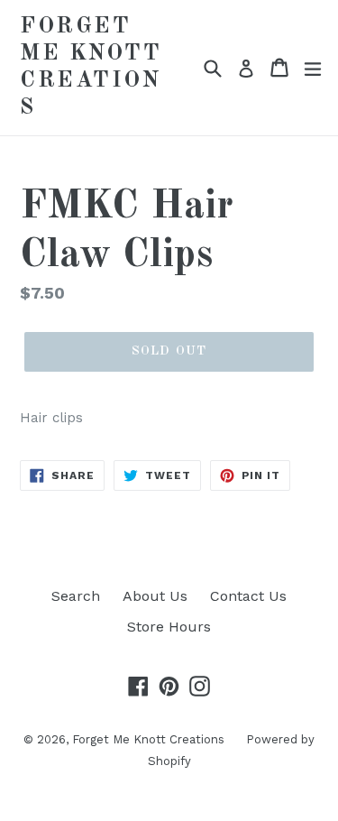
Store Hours (169, 626)
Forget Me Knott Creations (90, 67)
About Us (155, 595)
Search (75, 595)
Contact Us (248, 595)
